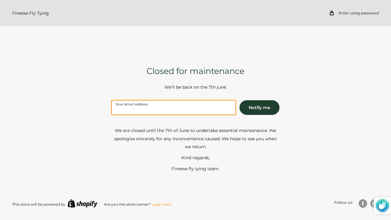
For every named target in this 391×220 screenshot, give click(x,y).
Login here (161, 204)
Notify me (259, 107)
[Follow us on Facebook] (363, 203)
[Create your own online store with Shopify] (82, 203)
